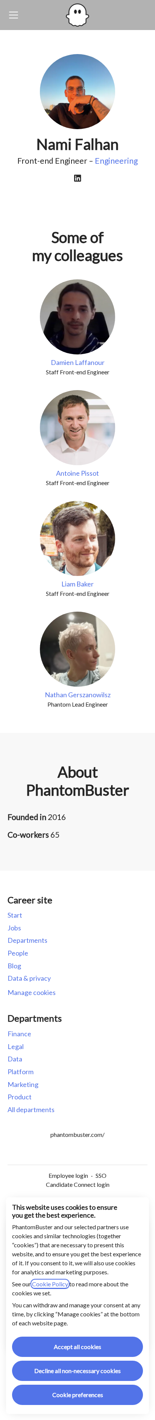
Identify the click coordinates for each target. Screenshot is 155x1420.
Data (15, 1059)
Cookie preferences (77, 1394)
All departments (31, 1109)
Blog (14, 966)
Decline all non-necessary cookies (77, 1370)
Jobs (14, 928)
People (18, 953)
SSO (101, 1175)
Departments (27, 940)
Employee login (68, 1175)
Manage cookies (32, 992)
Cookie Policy (50, 1283)
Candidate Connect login (77, 1184)
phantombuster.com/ (77, 1134)
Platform (20, 1071)
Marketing (23, 1084)
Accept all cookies (77, 1346)
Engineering (116, 160)
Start (15, 915)
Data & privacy (29, 978)
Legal (16, 1046)
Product (20, 1097)
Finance (19, 1034)
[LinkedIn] (77, 178)
